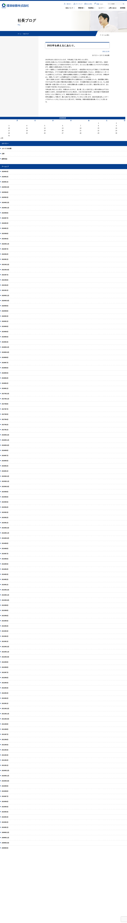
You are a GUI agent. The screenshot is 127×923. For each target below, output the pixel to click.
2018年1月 (5, 388)
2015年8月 (5, 491)
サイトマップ (79, 4)
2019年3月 (5, 342)
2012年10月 (5, 657)
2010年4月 (5, 812)
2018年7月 (5, 362)
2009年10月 (5, 843)
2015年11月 (5, 481)
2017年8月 (5, 404)
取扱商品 (91, 8)
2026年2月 (5, 176)
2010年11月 (5, 775)
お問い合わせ (112, 8)
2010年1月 (5, 827)
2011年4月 (5, 750)
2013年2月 (5, 636)
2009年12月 (5, 832)
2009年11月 (5, 837)
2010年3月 (5, 817)
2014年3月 (5, 574)
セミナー (101, 8)
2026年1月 (5, 182)
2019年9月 (5, 326)
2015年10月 (5, 486)
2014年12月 (5, 528)
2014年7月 (5, 553)
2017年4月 (5, 419)
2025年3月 (5, 197)
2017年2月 (5, 424)
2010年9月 (5, 786)
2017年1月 (5, 429)
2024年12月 (5, 202)
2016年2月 (5, 466)
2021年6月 (5, 280)
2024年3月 (5, 223)
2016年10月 (5, 445)
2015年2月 (5, 517)
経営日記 (4, 159)
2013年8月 (5, 610)
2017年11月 (5, 399)
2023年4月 (5, 238)
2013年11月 (5, 595)
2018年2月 (5, 383)
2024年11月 (5, 207)
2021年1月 (5, 290)
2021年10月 (5, 269)
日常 (3, 153)
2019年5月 (5, 337)
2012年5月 (5, 682)
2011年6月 (5, 739)
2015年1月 (5, 522)
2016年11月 (5, 440)
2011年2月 (5, 760)
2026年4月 (5, 171)
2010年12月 (5, 770)
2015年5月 (5, 502)
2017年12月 (5, 393)
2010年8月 (5, 791)
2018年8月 (5, 357)
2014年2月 (5, 579)
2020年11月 (5, 295)
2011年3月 (5, 755)
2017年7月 (5, 409)
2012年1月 (5, 703)
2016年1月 (5, 471)
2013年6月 (5, 615)
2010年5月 (5, 806)
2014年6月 (5, 559)
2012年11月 (5, 652)
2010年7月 (5, 796)
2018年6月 (5, 368)
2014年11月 (5, 533)
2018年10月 (5, 352)
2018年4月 (5, 378)
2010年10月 (5, 781)
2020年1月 (5, 321)
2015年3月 (5, 512)
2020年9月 (5, 306)
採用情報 (122, 8)
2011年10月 (5, 719)
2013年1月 (5, 641)
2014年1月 (5, 584)
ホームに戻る (105, 35)
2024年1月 (5, 228)
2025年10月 (5, 187)
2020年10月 (5, 300)
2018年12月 (5, 347)
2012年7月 (5, 672)
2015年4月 (5, 507)
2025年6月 (5, 192)
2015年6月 (5, 497)
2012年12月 (5, 646)
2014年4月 (5, 569)
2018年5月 (5, 373)
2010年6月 (5, 801)
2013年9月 (5, 605)
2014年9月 (5, 543)
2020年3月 (5, 316)
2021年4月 (5, 285)
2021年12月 (5, 264)
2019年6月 (5, 331)
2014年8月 (5, 548)
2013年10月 (5, 600)
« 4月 (1, 138)
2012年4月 (5, 688)
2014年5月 (5, 564)
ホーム (19, 34)
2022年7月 (5, 249)
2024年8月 (5, 213)
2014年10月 (5, 538)
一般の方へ (68, 4)
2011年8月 (5, 729)
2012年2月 (5, 698)
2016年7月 (5, 455)
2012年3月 (5, 693)
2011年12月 (5, 708)
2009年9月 (5, 848)
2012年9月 (5, 662)
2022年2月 (5, 254)
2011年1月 (5, 765)
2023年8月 (5, 233)
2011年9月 (5, 724)
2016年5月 (5, 460)
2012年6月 (5, 677)
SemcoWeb (89, 4)
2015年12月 (5, 476)
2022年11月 (5, 244)
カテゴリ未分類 (6, 148)
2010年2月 (5, 822)
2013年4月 (5, 626)
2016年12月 (5, 435)
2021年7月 (5, 275)
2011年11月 (5, 713)
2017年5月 (5, 414)
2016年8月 (5, 450)
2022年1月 (5, 259)
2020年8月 (5, 311)
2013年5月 (5, 621)
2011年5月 (5, 744)
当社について (69, 8)
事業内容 (80, 8)
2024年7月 (5, 218)
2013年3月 (5, 631)
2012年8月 (5, 667)
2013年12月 (5, 590)
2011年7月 (5, 734)
